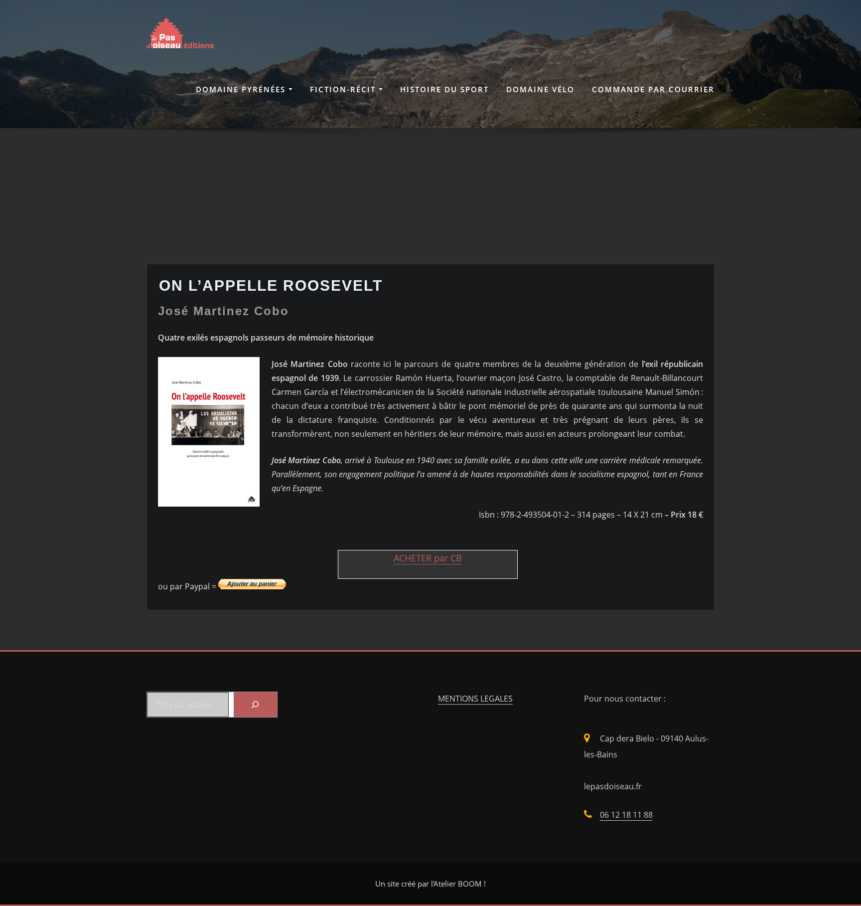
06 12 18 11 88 (626, 814)
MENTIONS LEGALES (475, 698)
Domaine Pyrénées (242, 89)
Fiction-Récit (344, 89)
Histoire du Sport (444, 89)
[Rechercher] (255, 704)
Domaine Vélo (540, 89)
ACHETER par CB (428, 558)
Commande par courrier (653, 89)
